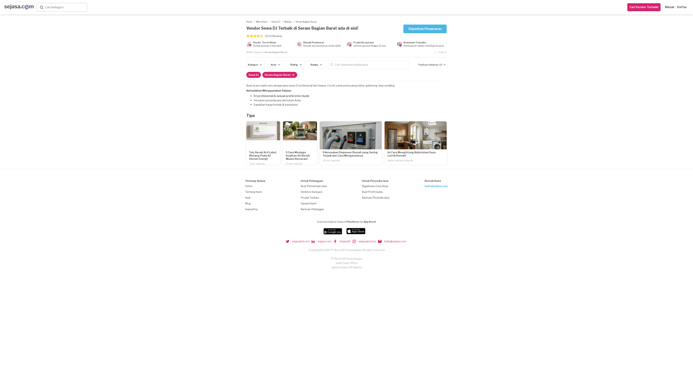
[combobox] (65, 7)
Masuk (669, 7)
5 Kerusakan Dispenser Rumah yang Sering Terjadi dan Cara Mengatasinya (350, 154)
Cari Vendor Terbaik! (643, 7)
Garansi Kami (308, 203)
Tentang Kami (253, 191)
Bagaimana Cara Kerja (375, 186)
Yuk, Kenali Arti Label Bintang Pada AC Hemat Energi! (262, 155)
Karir (248, 197)
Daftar (682, 7)
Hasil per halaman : (429, 64)
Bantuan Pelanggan (312, 209)
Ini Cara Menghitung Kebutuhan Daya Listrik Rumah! (411, 154)
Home (248, 186)
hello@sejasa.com (436, 186)
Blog (248, 203)
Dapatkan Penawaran (425, 29)
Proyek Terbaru (310, 197)
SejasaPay (251, 209)
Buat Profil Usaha (372, 191)
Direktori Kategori (311, 191)
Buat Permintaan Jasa (314, 186)
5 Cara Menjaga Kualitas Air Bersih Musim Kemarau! (298, 155)
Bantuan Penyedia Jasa (375, 197)
